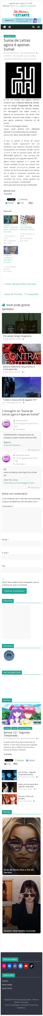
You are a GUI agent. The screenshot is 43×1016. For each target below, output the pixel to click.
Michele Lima (18, 59)
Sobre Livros (28, 59)
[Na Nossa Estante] (4, 26)
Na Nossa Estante (29, 53)
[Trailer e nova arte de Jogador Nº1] (21, 378)
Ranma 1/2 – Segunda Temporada (23, 6)
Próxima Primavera (12, 445)
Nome (5, 539)
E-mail (5, 553)
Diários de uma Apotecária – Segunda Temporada (28, 785)
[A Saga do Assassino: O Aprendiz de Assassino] (11, 250)
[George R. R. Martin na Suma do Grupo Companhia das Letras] (11, 219)
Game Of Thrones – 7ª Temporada (22, 294)
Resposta (35, 450)
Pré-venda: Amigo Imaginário (17, 336)
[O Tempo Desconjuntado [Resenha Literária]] (27, 219)
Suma (34, 59)
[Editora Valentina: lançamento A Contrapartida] (21, 345)
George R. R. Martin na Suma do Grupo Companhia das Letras (11, 228)
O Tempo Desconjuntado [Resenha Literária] (27, 227)
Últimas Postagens (25, 728)
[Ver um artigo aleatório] (38, 26)
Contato (5, 981)
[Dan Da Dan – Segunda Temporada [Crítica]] (9, 771)
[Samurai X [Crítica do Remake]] (9, 795)
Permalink (20, 429)
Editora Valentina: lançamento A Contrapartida (19, 368)
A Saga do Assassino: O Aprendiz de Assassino (8, 258)
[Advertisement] (16, 622)
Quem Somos (7, 988)
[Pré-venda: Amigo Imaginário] (21, 314)
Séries (14, 728)
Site (3, 566)
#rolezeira (22, 167)
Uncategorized (9, 36)
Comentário (8, 506)
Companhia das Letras (23, 56)
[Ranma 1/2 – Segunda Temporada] (21, 705)
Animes (7, 728)
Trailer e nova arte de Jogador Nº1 (20, 399)
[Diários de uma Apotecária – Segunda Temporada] (9, 783)
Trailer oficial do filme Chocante (19, 284)
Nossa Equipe (7, 985)
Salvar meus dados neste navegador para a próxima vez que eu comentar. (20, 583)
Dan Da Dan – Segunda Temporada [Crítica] (27, 773)
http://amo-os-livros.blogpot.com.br (19, 483)
